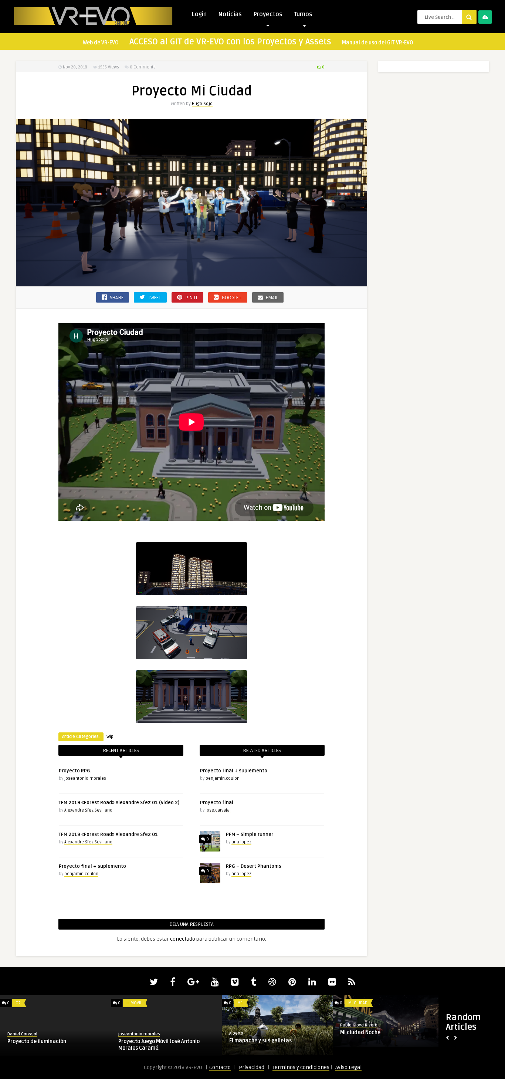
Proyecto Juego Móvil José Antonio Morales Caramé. (159, 1044)
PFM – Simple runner (249, 834)
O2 (18, 1003)
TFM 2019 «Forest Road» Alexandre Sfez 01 (108, 834)
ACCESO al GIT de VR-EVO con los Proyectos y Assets (230, 42)
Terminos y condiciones (300, 1067)
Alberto (236, 1033)
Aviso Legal (348, 1067)
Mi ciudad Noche (360, 1032)
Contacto (220, 1067)
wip (109, 736)
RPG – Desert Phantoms (253, 866)
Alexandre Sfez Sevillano (88, 810)
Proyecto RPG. (75, 771)
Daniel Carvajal (22, 1034)
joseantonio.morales (85, 778)
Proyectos (267, 14)
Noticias (230, 14)
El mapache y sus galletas (260, 1041)
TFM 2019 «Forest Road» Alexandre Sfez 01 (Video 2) (119, 803)
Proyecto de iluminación (36, 1041)
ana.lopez (241, 842)
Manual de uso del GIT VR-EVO (377, 43)
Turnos (303, 14)
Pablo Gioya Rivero (358, 1025)
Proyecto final (216, 803)
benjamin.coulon (81, 873)
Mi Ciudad (357, 1003)
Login (199, 14)
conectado (182, 939)
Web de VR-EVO (101, 43)
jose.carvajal (218, 810)
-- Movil (134, 1003)
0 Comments (143, 67)
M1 (240, 1003)
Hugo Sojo (202, 104)
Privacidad (251, 1067)
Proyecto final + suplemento (92, 866)
